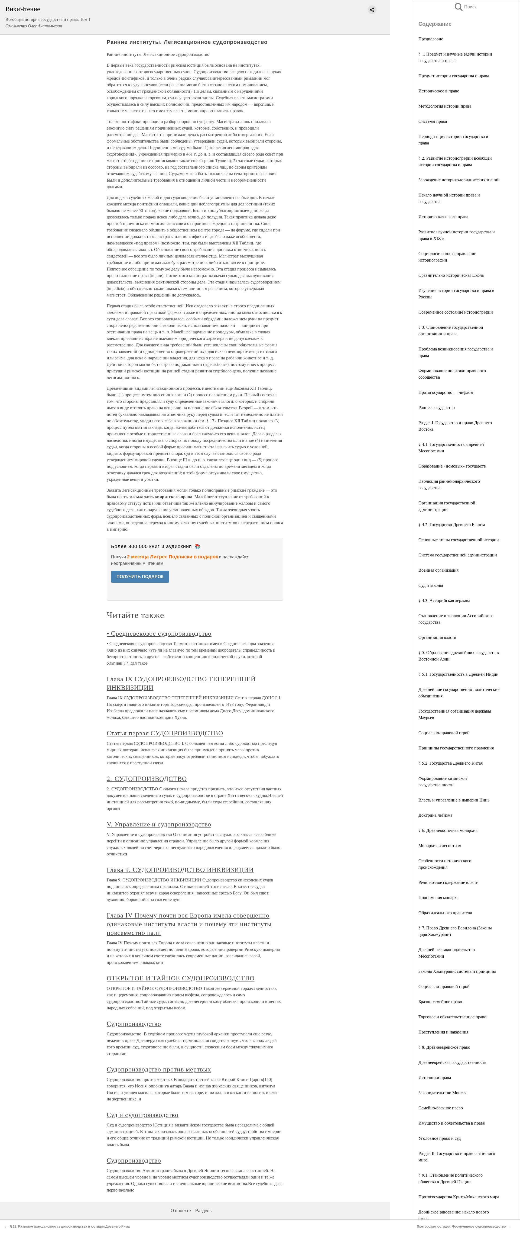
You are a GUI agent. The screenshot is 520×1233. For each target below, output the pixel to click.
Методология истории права (444, 106)
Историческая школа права (443, 216)
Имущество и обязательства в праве (451, 1123)
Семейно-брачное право (440, 1107)
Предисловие (430, 38)
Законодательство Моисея (442, 1092)
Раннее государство (436, 407)
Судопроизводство (134, 1023)
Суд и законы (430, 585)
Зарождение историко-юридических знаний (459, 179)
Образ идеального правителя (445, 912)
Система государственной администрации (457, 555)
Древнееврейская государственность (452, 1062)
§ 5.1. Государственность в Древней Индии (458, 674)
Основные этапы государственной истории (458, 539)
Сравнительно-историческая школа (451, 275)
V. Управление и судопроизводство (159, 824)
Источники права (434, 1077)
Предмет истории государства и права (453, 75)
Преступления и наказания (443, 1032)
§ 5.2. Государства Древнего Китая (450, 763)
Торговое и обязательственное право (452, 1016)
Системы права (432, 121)
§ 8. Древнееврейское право (444, 1047)
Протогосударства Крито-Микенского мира (458, 1196)
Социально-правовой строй (444, 732)
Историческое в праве (438, 91)
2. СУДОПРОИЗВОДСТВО (147, 778)
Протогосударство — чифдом (445, 392)
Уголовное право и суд (439, 1138)
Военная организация (438, 570)
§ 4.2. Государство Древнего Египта (451, 524)
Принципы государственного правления (456, 748)
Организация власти (437, 637)
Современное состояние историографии (455, 312)
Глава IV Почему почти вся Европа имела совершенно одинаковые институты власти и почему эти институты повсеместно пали (189, 924)
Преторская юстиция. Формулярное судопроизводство (461, 1226)
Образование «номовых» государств (452, 466)
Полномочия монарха (438, 897)
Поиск (465, 7)
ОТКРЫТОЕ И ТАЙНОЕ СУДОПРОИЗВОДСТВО (181, 978)
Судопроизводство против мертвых (159, 1069)
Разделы (204, 1210)
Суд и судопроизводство (142, 1114)
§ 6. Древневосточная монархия (447, 830)
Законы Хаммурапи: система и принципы (457, 971)
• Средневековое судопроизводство (159, 633)
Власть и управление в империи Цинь (453, 800)
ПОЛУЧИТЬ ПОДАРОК (140, 576)
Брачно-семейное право (440, 1001)
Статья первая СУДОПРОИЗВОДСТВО (165, 733)
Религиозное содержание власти (448, 882)
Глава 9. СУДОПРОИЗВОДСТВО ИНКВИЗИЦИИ (180, 869)
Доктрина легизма (435, 815)
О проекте (181, 1210)
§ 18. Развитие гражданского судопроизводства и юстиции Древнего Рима (70, 1226)
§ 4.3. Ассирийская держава (444, 600)
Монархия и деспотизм (439, 845)
